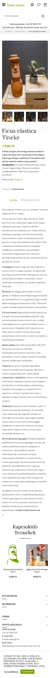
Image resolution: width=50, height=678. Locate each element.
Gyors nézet (8, 564)
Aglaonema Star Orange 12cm (37, 570)
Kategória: (6, 189)
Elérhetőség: (7, 179)
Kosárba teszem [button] (4, 564)
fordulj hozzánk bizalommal (27, 510)
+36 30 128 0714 (33, 24)
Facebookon (8, 165)
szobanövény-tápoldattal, (14, 378)
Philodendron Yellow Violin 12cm (46, 129)
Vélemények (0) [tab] (29, 200)
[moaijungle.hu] (16, 4)
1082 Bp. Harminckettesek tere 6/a (31, 27)
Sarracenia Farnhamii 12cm (12, 570)
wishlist (38, 5)
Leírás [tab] (13, 200)
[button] (44, 75)
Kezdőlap (8, 31)
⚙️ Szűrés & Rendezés (34, 671)
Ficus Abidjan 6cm (41, 129)
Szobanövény (20, 31)
